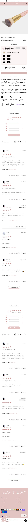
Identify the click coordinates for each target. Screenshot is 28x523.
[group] (4, 77)
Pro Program (3, 500)
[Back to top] (25, 520)
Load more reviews (14, 287)
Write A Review (14, 135)
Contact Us (3, 506)
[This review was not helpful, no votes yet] (23, 175)
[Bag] (26, 4)
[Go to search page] (4, 4)
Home (2, 37)
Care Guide (3, 502)
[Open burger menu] (2, 4)
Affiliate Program (4, 498)
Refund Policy (17, 500)
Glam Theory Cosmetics (13, 519)
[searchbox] (8, 142)
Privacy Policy (17, 498)
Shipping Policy (18, 502)
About (2, 504)
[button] (4, 4)
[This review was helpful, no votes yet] (21, 175)
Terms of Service (18, 504)
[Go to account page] (24, 4)
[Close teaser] (6, 516)
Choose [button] (8, 55)
